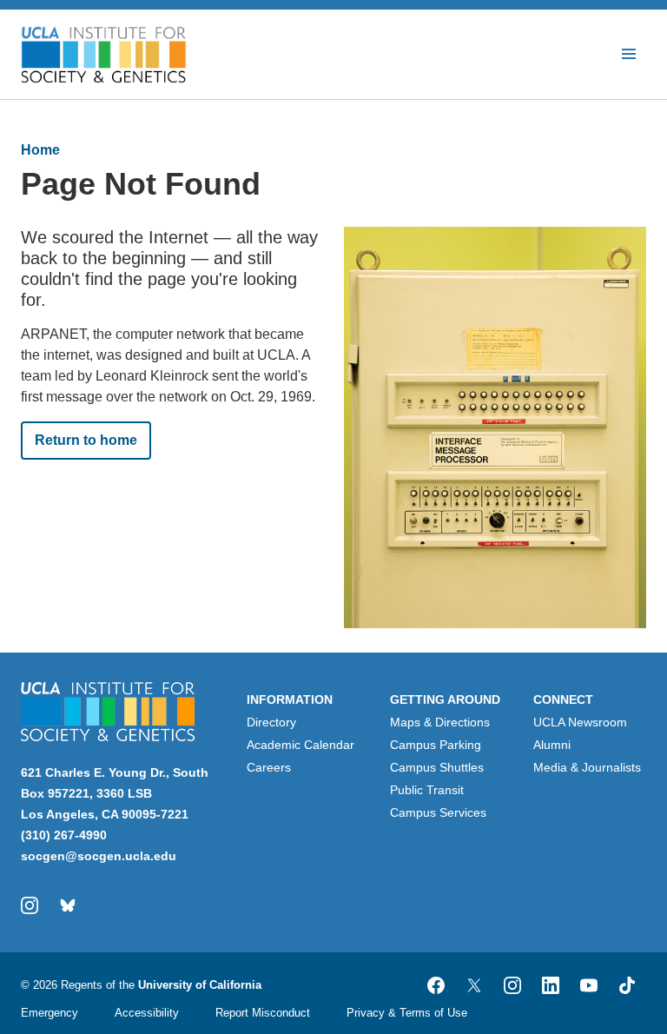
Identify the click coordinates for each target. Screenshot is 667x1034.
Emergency (49, 1012)
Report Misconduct (262, 1012)
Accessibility (147, 1012)
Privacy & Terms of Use (407, 1012)
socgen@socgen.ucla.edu (98, 856)
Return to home (86, 440)
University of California (199, 984)
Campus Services (438, 812)
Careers (269, 767)
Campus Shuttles (437, 767)
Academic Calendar (300, 745)
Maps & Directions (440, 722)
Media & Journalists (587, 767)
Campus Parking (435, 745)
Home (40, 150)
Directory (271, 722)
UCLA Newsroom (580, 722)
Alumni (552, 745)
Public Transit (427, 790)
